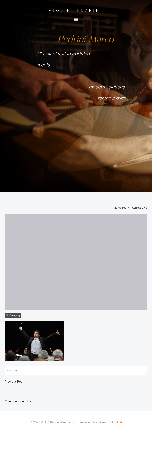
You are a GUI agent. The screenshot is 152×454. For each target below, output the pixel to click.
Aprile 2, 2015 (139, 207)
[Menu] (76, 19)
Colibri (118, 422)
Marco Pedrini (122, 207)
